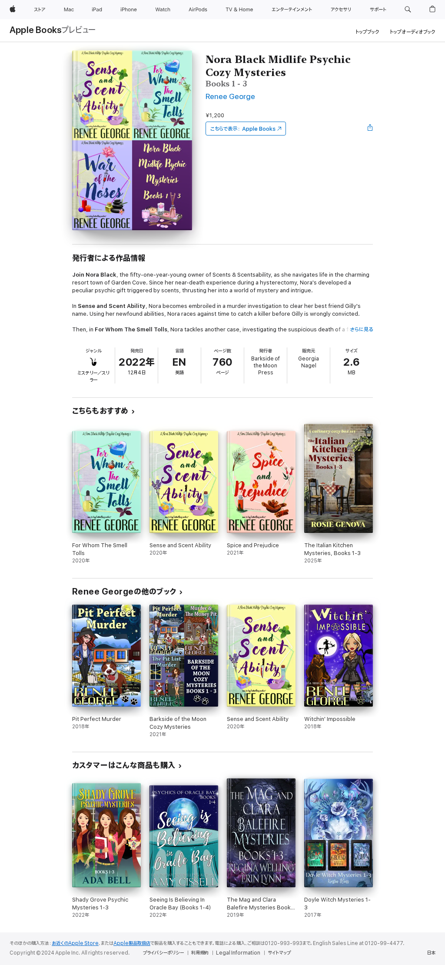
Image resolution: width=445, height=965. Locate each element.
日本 (431, 953)
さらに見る (361, 329)
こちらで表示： (243, 129)
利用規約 (200, 953)
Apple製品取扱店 (131, 943)
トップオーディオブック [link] (412, 32)
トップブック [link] (367, 32)
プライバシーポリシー (163, 953)
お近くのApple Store (75, 943)
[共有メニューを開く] (370, 128)
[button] (408, 9)
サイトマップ (279, 953)
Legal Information (238, 953)
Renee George (230, 96)
